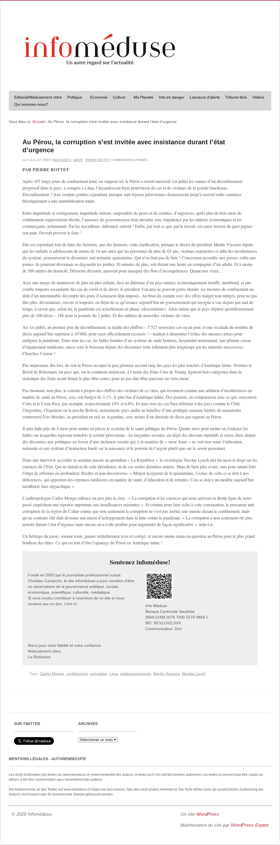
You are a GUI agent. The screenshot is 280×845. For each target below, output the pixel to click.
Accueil (38, 121)
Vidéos (258, 97)
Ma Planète (143, 97)
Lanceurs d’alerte (205, 97)
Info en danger (171, 97)
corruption (98, 673)
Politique (73, 98)
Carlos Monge (52, 673)
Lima (113, 673)
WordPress (207, 814)
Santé (78, 160)
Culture (118, 98)
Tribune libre (236, 97)
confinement (77, 673)
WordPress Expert (250, 825)
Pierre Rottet (98, 160)
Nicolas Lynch (194, 673)
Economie (98, 97)
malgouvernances (135, 673)
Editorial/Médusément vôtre (38, 97)
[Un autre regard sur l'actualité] (140, 81)
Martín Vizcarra (166, 673)
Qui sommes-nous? (29, 105)
